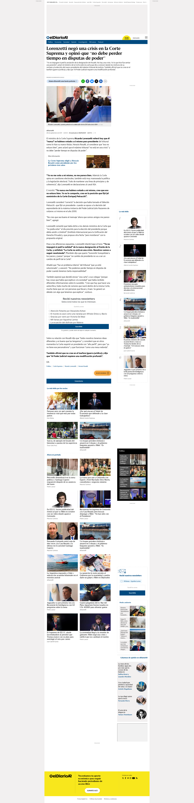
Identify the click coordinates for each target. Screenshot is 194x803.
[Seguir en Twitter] (123, 778)
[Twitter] (96, 81)
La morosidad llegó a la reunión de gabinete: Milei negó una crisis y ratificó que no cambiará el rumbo (94, 634)
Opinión (73, 42)
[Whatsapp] (83, 81)
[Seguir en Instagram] (130, 778)
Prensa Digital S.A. (82, 799)
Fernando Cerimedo (63, 2)
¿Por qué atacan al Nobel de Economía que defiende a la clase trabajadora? (94, 413)
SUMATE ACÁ (92, 791)
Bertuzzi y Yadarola (118, 2)
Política (50, 42)
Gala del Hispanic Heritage (129, 2)
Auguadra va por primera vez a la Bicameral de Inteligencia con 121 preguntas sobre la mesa (61, 605)
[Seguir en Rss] (137, 778)
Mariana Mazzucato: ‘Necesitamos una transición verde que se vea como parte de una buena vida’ (125, 611)
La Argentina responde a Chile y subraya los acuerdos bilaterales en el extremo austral (62, 575)
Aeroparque (110, 2)
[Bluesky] (92, 81)
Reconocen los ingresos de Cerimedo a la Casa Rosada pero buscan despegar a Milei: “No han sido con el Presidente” (95, 512)
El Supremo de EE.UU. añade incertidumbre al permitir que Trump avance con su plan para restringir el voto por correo (60, 635)
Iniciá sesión (136, 38)
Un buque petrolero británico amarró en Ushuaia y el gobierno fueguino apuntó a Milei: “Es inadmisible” (93, 444)
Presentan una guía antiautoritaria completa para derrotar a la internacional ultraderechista (134, 287)
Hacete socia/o (127, 38)
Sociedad (66, 42)
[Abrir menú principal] (146, 37)
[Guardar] (105, 81)
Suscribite (78, 326)
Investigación (82, 42)
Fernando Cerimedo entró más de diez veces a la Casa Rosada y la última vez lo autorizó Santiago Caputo (61, 544)
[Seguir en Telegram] (128, 778)
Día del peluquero (147, 2)
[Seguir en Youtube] (133, 778)
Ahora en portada (54, 455)
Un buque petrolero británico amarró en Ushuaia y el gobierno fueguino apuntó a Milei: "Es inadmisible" (134, 315)
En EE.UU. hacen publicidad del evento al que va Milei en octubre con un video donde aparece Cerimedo (61, 512)
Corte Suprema (57, 366)
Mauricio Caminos (85, 484)
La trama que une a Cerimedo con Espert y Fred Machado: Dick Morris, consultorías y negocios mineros (95, 479)
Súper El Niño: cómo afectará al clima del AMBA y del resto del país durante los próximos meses (125, 622)
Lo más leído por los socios (57, 388)
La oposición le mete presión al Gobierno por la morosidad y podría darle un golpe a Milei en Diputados (95, 575)
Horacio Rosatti (83, 366)
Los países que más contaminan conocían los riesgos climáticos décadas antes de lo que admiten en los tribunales (124, 645)
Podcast (100, 42)
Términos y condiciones (110, 799)
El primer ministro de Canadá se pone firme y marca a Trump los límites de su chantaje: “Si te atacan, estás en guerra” (134, 344)
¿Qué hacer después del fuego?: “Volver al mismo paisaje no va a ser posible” (125, 634)
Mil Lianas (92, 42)
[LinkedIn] (101, 81)
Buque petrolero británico (80, 2)
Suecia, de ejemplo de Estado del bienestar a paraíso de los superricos (62, 442)
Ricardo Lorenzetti (70, 366)
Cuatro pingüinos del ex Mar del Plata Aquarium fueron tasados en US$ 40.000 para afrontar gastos (94, 605)
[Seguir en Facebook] (125, 778)
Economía (58, 42)
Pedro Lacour (51, 486)
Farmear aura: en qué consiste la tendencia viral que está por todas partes (61, 413)
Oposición (71, 2)
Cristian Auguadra (97, 2)
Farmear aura (139, 2)
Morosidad (104, 2)
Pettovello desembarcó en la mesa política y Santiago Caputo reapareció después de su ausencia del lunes (61, 480)
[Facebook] (87, 81)
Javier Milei (89, 2)
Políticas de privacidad (96, 799)
